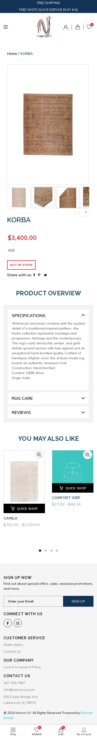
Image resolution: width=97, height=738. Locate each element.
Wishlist (92, 24)
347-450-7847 (14, 683)
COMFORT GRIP (66, 498)
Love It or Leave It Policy (22, 667)
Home (12, 53)
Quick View (39, 454)
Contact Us (12, 651)
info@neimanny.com (19, 690)
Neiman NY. (24, 713)
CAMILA (10, 518)
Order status (13, 645)
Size (11, 250)
